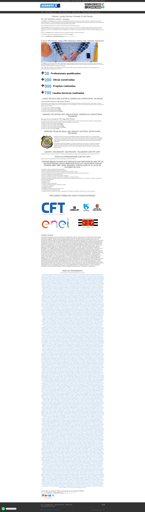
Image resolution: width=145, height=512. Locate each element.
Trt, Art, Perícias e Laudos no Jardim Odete (71, 425)
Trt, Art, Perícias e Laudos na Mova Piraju (50, 305)
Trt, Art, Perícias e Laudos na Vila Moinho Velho (85, 348)
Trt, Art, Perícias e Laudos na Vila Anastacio (55, 315)
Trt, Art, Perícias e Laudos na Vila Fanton (59, 335)
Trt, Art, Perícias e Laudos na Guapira (59, 303)
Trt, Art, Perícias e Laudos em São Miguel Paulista (79, 287)
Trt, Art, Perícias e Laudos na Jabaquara (55, 357)
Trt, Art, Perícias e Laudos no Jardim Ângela (51, 390)
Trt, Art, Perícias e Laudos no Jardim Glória (72, 411)
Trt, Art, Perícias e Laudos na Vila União (65, 372)
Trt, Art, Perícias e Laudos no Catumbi (82, 381)
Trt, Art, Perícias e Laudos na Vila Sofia (64, 370)
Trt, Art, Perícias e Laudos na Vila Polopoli (58, 359)
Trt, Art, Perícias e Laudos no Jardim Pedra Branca (82, 429)
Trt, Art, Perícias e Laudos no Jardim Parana (68, 426)
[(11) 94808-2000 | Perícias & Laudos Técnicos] (50, 5)
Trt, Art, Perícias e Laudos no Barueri (53, 468)
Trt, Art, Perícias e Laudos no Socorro (62, 439)
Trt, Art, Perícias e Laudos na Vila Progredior (69, 361)
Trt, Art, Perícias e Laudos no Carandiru (51, 381)
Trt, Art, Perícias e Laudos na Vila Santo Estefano (79, 366)
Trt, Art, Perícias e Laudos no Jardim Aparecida (90, 390)
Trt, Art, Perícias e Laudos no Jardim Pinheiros (72, 431)
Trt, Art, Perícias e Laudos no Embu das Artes (64, 482)
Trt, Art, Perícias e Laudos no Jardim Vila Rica (64, 457)
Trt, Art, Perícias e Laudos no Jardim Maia (73, 419)
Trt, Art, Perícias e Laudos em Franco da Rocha (81, 477)
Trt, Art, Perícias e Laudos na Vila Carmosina (73, 323)
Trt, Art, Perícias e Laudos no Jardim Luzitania (54, 419)
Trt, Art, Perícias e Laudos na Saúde (89, 310)
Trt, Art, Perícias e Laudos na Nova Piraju (93, 464)
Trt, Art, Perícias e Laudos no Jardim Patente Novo (67, 428)
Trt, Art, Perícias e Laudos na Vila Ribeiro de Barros (79, 362)
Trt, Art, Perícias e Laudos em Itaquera (71, 279)
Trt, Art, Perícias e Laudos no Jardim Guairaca (91, 411)
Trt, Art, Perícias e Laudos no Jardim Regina (64, 434)
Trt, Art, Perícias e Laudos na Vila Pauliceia (72, 357)
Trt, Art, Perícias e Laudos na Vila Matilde (64, 321)
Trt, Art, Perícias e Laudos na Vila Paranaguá (82, 355)
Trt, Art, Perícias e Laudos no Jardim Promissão (87, 433)
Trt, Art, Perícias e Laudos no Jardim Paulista (87, 428)
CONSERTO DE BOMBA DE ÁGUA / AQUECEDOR (97, 0)
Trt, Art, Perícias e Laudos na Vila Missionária (66, 348)
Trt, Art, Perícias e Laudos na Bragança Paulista (76, 487)
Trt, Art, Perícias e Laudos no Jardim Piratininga (92, 431)
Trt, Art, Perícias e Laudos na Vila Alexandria (91, 313)
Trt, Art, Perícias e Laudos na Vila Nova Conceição (58, 353)
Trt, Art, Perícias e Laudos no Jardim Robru (74, 435)
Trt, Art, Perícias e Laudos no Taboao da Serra (77, 474)
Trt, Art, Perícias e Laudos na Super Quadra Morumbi (59, 312)
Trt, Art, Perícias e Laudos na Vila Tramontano (90, 371)
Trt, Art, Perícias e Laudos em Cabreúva (83, 484)
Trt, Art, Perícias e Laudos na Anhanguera (56, 292)
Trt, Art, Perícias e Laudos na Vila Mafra (81, 345)
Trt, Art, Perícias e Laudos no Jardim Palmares (90, 425)
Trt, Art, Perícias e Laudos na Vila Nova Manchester (79, 353)
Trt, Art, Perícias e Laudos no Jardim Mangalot (91, 419)
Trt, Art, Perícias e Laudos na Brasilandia (82, 293)
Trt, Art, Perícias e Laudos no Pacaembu (67, 461)
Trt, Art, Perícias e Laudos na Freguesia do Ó (86, 301)
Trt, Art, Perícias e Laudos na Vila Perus (68, 358)
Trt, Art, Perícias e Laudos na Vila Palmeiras (64, 355)
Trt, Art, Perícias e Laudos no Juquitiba (50, 484)
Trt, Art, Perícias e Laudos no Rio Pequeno (95, 439)
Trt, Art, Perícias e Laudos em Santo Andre (67, 469)
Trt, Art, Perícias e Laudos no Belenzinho (71, 376)
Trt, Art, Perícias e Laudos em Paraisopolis (53, 282)
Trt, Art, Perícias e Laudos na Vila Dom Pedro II (87, 331)
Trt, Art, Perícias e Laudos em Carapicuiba (54, 480)
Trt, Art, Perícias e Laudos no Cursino (69, 382)
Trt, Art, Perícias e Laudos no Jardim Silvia (54, 450)
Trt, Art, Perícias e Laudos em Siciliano (71, 288)
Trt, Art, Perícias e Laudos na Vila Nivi (61, 352)
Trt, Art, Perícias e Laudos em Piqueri (89, 283)
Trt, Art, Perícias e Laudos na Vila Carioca (54, 323)
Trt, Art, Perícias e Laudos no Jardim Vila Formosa (85, 456)
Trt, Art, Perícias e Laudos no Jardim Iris (75, 415)
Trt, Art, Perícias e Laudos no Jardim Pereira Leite (59, 430)
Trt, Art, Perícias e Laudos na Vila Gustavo (60, 332)
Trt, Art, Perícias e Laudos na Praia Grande (54, 470)
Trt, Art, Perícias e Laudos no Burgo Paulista (51, 379)
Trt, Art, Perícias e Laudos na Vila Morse (54, 350)
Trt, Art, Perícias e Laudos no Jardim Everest (55, 410)
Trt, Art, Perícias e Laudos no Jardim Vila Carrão (64, 456)
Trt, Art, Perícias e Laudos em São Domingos (66, 286)
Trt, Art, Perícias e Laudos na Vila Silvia (91, 368)
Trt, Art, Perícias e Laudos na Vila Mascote (73, 313)
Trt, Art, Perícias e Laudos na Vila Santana (82, 364)
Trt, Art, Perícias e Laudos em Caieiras (80, 483)
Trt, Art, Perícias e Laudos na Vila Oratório (92, 354)
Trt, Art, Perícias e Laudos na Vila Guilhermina (93, 339)
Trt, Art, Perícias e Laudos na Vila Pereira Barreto (92, 357)
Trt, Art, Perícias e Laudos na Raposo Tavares (63, 309)
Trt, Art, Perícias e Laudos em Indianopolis (49, 278)
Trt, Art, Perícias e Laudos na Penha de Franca (60, 462)
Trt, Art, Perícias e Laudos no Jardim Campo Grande (89, 397)
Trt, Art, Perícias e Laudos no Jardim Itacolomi (92, 415)
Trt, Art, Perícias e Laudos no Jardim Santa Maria (92, 438)
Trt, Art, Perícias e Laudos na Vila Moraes (81, 349)
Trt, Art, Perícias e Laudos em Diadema (69, 468)
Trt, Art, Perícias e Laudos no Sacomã (78, 439)
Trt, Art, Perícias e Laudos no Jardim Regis (82, 434)
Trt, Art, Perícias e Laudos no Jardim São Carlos (65, 443)
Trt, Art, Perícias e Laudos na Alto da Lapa (53, 373)
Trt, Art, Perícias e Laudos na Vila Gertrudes (63, 337)
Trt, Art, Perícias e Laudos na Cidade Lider (79, 297)
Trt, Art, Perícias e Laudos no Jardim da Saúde (91, 403)
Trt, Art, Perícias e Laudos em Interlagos (67, 278)
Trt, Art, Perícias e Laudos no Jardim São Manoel (82, 446)
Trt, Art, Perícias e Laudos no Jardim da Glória (73, 402)
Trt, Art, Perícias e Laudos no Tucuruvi (78, 460)
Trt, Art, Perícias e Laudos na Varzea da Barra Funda (80, 312)
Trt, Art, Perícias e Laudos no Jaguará (93, 385)
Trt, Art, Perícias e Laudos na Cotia (56, 473)
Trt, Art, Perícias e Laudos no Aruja (88, 470)
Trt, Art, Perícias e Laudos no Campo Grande (56, 380)
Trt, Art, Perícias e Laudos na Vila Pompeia (75, 359)
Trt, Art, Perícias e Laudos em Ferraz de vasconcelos (56, 478)
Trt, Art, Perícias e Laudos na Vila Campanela (59, 322)
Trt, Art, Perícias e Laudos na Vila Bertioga (90, 319)
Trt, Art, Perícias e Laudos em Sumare (87, 288)
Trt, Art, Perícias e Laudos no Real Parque (50, 440)
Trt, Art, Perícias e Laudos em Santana (92, 284)
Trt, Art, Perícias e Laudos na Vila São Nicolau (73, 368)
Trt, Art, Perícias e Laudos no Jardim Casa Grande (89, 398)
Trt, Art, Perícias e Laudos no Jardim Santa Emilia (69, 437)
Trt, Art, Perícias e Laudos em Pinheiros (73, 283)
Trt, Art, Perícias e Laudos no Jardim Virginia (82, 457)
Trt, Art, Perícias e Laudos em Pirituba (59, 284)
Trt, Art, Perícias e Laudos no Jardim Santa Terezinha (84, 440)
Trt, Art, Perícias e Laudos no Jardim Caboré (72, 395)
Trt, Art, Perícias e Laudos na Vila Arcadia (86, 317)
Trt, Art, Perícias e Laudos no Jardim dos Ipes (67, 407)
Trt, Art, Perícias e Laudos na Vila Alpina (64, 314)
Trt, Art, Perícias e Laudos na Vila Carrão (90, 323)
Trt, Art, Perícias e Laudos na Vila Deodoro (76, 330)
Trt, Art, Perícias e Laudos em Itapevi (92, 480)
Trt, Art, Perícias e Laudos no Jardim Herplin (61, 413)
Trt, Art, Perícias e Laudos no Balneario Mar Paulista (65, 375)
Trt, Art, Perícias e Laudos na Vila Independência (58, 341)
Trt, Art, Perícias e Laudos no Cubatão (56, 486)
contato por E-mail (71, 36)
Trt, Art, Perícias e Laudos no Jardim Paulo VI (63, 429)
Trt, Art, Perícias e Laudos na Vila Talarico (71, 371)
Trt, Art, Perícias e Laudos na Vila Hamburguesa (51, 340)
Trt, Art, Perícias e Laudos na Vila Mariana (91, 346)
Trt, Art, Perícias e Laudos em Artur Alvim (69, 274)
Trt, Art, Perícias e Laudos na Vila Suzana (54, 371)
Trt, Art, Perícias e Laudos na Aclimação (95, 290)
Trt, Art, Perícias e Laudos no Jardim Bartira (62, 393)
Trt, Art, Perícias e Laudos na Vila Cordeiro (73, 327)
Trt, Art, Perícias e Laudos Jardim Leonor (60, 417)
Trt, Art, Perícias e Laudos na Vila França (90, 336)
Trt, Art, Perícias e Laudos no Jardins (57, 459)
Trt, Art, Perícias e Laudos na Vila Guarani (56, 339)
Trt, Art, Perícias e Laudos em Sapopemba (54, 288)
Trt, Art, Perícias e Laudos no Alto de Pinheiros (90, 373)
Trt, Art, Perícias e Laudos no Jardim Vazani (86, 455)
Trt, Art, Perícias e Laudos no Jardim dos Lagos (86, 407)
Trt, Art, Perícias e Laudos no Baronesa (85, 375)
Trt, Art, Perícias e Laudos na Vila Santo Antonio (59, 366)
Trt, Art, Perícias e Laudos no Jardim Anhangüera (70, 390)
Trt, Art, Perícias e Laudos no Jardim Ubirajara (91, 453)
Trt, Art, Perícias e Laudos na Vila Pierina (84, 358)
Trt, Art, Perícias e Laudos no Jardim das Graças (89, 404)
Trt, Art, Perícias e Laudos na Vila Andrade (73, 315)
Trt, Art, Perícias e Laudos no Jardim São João (85, 444)
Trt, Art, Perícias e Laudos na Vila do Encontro (68, 331)
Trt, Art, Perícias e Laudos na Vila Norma (77, 352)
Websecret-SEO (94, 509)
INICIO (58, 0)
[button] (3, 508)
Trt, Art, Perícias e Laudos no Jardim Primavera (67, 433)
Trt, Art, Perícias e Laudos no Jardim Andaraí (94, 389)
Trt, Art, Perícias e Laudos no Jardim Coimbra (78, 401)
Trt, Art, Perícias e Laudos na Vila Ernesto (68, 333)
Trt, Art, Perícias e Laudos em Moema (79, 281)
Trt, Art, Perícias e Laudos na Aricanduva (74, 292)
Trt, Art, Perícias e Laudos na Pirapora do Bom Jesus (61, 483)
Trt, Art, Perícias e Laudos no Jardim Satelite (79, 448)
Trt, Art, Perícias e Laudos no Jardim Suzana (68, 451)
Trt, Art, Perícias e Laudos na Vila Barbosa (80, 318)
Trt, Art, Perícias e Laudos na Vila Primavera (50, 361)
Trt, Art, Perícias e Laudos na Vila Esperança (87, 333)
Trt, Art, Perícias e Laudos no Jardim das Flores (69, 404)
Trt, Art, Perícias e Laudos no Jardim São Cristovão (85, 443)
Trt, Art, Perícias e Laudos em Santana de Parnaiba (74, 480)
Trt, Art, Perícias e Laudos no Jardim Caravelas (69, 398)
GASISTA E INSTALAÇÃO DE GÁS (76, 0)
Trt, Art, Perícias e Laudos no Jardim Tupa (72, 453)
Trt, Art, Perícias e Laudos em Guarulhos (72, 470)
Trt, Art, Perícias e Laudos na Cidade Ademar (92, 295)
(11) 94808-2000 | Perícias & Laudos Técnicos (51, 509)
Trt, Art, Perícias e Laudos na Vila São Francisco (78, 367)
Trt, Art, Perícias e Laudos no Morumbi (50, 461)
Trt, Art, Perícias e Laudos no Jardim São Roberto (81, 447)
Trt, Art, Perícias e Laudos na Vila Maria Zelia (77, 290)
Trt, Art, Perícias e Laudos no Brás (59, 377)
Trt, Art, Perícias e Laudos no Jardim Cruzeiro (54, 402)
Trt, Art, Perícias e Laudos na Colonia (92, 300)
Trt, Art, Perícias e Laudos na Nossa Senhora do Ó (94, 304)
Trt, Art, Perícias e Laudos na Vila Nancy (87, 350)
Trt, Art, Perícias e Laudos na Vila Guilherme (75, 339)
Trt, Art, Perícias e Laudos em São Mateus (59, 287)
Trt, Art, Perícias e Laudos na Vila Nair (70, 350)
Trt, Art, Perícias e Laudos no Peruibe (91, 478)
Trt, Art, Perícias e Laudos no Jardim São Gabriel (66, 444)
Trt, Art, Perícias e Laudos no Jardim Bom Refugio (58, 394)
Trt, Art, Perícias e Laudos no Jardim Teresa (62, 452)
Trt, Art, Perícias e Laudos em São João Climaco (85, 286)
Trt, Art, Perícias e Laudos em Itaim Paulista (54, 279)
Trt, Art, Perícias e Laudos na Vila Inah (84, 340)
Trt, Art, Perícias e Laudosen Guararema (71, 475)
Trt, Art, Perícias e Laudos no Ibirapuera (75, 384)
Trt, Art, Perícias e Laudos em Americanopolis (51, 274)
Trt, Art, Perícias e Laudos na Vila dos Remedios (79, 332)
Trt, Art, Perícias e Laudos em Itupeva (72, 486)
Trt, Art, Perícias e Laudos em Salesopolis (88, 475)
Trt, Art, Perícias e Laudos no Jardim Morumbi (80, 424)
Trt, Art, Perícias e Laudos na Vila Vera (82, 372)
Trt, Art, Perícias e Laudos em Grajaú (85, 382)
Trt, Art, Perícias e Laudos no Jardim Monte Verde (60, 424)
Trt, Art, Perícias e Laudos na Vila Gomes (81, 337)
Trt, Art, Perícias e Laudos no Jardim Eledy (59, 408)
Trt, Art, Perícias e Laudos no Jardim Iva (67, 416)
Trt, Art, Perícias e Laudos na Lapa (75, 303)
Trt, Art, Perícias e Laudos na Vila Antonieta (51, 317)
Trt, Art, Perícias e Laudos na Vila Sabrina (70, 363)
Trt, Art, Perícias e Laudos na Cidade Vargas (76, 300)
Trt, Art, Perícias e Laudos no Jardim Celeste (68, 399)
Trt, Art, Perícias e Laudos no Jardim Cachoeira (91, 395)
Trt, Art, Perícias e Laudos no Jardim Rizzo (56, 435)
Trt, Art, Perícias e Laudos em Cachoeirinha (86, 274)
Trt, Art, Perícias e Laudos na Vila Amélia (81, 314)
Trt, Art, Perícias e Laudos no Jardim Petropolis (53, 431)
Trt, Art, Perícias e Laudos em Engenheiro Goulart (55, 277)
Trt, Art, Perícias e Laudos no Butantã (67, 379)
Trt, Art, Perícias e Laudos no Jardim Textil (79, 452)
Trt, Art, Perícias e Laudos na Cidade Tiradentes (56, 300)
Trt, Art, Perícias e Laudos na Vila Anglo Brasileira (93, 315)
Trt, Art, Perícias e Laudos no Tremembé (95, 460)
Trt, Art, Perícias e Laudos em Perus (57, 283)
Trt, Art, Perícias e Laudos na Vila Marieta (88, 305)
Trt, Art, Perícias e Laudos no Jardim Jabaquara (85, 416)
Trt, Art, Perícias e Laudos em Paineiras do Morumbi (69, 305)
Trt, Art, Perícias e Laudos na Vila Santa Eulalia (64, 364)
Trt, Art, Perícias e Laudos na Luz (61, 304)
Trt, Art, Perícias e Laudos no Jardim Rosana (93, 435)
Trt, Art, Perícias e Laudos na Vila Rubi (53, 363)
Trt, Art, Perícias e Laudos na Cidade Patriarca (56, 299)
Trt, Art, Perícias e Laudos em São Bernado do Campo (89, 468)
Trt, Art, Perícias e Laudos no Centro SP (54, 382)
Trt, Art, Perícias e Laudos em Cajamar (87, 473)
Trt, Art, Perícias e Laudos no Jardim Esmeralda (78, 408)
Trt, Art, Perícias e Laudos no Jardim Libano (78, 417)
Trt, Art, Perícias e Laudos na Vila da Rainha (65, 328)
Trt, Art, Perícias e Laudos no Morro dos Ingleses (60, 460)
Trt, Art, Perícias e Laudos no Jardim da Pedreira (51, 403)
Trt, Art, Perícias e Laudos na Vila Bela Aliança (72, 319)
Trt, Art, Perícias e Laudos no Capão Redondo (94, 380)
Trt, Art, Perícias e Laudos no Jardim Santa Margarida (70, 438)
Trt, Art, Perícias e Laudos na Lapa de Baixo (91, 303)
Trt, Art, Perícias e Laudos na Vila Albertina (55, 313)
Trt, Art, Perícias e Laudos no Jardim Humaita (80, 413)
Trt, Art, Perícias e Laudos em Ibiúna (96, 483)
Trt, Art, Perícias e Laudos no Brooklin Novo (76, 377)
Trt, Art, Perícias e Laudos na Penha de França (77, 306)
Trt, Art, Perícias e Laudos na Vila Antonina (69, 317)
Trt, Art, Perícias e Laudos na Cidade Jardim (87, 296)
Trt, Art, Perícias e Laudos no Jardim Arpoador (63, 466)
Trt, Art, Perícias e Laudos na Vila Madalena (64, 345)
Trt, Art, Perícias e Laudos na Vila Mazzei (77, 322)
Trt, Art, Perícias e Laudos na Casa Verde (74, 295)
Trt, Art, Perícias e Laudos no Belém (55, 376)
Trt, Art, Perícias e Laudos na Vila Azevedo (62, 318)
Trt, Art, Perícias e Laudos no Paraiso (82, 461)
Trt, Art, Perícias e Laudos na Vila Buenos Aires (82, 321)
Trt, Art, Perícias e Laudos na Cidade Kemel (61, 297)
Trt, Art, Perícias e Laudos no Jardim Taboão (86, 451)
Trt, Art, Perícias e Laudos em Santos (83, 469)
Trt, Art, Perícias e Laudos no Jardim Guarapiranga (67, 412)
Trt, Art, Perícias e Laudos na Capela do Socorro (56, 295)
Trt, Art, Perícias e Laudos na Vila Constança (56, 327)
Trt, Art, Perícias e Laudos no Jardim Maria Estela (89, 420)
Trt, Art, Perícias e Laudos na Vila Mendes (94, 341)
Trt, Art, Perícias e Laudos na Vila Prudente (87, 361)
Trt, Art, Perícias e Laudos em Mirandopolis (63, 281)
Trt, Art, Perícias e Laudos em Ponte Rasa (51, 308)
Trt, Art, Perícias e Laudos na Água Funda (84, 291)
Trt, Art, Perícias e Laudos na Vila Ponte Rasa (94, 359)
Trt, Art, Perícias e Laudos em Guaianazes (94, 277)
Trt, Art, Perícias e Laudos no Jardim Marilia (68, 421)
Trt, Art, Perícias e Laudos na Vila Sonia (81, 370)
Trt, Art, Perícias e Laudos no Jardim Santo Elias (65, 442)
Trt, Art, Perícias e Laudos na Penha (60, 306)
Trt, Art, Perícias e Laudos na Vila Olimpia (74, 354)
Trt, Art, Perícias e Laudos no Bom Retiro (89, 376)
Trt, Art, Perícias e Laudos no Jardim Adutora (80, 386)
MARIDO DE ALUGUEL (85, 0)
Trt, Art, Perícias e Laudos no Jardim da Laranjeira (93, 402)
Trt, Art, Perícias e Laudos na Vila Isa (66, 342)
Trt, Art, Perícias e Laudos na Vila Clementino (60, 326)
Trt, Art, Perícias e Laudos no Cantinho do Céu (75, 380)
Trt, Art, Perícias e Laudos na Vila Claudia (64, 324)
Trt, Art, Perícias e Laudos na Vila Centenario (82, 324)
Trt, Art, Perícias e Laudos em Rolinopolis (76, 284)
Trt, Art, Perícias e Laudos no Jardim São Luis (63, 446)
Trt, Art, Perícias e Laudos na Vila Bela (54, 319)
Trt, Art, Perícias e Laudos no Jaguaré (62, 386)
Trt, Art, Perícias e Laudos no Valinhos (71, 473)
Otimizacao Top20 (101, 509)
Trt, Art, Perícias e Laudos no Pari (66, 440)
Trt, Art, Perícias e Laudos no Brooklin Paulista (94, 377)
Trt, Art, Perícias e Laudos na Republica (81, 309)
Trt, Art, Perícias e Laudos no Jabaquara (77, 385)
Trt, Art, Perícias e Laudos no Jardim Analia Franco (55, 389)
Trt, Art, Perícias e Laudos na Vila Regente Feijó (59, 362)
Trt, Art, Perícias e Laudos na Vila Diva (93, 330)
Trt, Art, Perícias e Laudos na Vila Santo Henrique (58, 367)
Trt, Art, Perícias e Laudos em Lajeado (73, 459)
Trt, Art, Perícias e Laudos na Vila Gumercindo (72, 336)
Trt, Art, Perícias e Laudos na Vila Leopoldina (90, 344)
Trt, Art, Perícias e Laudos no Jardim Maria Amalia (69, 420)
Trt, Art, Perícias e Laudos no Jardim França (54, 411)
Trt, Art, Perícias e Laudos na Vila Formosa (54, 336)
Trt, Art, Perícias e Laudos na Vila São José (54, 368)
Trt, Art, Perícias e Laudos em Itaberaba (83, 278)
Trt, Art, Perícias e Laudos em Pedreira (87, 282)
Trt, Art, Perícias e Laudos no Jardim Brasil (53, 395)
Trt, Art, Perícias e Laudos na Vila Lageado (72, 344)
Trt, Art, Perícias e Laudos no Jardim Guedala (87, 412)
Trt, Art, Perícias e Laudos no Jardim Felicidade (74, 410)
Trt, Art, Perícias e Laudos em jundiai (79, 471)
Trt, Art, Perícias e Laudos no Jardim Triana (55, 453)
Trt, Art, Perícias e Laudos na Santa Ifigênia (53, 310)
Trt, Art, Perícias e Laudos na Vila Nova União (56, 354)
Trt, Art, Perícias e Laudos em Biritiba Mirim (54, 475)
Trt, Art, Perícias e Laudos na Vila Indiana (77, 341)
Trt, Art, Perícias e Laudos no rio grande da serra (62, 477)
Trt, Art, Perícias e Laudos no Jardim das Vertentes (89, 406)
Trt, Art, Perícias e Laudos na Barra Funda (91, 292)
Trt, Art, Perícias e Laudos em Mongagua (81, 479)
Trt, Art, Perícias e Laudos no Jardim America (74, 388)
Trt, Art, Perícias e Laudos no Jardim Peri (78, 430)
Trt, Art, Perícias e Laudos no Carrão (66, 381)
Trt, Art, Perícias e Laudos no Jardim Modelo (63, 422)
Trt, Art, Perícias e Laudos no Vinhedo (87, 486)
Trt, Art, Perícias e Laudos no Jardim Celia (86, 399)
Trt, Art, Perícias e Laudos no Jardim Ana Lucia (75, 389)
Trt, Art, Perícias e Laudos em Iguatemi (91, 384)
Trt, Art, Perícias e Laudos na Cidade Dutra (69, 296)
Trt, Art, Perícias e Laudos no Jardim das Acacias (71, 403)
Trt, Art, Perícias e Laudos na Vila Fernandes (77, 335)
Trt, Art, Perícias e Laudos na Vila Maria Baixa (72, 346)
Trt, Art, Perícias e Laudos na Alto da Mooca (71, 373)
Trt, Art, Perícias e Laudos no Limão (88, 459)
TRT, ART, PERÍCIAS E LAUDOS (65, 0)
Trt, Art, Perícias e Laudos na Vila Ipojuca (49, 342)
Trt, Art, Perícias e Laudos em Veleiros (60, 290)
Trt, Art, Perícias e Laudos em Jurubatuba (88, 279)
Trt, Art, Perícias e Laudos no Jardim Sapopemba (60, 448)
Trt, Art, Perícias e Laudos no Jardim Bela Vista (81, 393)
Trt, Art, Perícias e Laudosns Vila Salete (87, 363)
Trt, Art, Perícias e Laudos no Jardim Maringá (86, 421)
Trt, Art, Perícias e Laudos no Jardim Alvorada (55, 388)
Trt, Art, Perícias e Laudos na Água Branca (50, 291)
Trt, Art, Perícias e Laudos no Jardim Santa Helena (89, 437)
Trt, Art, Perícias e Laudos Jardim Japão (69, 465)
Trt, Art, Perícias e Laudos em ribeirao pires (63, 471)
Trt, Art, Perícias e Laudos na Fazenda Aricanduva (66, 301)
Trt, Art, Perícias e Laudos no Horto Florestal (58, 384)
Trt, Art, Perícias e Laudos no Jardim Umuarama (67, 455)
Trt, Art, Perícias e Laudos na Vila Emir (52, 333)
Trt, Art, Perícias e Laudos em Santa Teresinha (72, 310)
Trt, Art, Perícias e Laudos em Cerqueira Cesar (79, 275)
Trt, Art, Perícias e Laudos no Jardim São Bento (85, 442)
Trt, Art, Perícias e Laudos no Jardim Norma (53, 425)
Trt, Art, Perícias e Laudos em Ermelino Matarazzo (76, 277)
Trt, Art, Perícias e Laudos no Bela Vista (65, 293)
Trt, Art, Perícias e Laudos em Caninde (61, 275)
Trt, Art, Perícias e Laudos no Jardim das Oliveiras (68, 406)
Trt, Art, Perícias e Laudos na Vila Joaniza (54, 344)
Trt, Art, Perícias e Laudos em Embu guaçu (59, 474)
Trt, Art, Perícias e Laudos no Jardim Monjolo (81, 422)
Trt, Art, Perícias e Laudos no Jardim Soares (72, 450)
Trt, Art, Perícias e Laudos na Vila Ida (69, 340)
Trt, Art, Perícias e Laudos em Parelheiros (71, 282)
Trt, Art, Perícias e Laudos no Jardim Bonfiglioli (78, 394)
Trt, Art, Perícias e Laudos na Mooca (76, 304)
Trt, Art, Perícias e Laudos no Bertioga (75, 478)
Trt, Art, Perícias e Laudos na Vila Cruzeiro (91, 327)
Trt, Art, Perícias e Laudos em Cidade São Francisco (77, 299)
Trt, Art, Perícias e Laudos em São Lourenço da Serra (84, 482)
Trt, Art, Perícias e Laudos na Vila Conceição (79, 326)
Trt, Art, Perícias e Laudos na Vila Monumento (63, 349)
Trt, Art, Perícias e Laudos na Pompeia (95, 306)
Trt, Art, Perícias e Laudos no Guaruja (64, 479)
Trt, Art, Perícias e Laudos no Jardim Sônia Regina (92, 450)
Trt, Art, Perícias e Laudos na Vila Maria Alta (54, 346)
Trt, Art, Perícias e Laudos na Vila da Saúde (82, 328)
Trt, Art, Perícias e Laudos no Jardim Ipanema (57, 415)
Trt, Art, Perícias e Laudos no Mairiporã (66, 484)
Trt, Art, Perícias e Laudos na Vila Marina (86, 308)
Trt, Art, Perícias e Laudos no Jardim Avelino (87, 391)
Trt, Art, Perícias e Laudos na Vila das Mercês (58, 330)
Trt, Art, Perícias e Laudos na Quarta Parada (69, 308)
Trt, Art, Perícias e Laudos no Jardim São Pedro (60, 447)
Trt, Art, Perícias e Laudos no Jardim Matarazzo (67, 391)
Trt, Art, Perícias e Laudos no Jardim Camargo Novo (68, 397)
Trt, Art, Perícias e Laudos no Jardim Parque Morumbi (88, 426)
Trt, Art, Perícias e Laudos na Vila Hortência (86, 465)
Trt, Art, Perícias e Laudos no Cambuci (83, 379)
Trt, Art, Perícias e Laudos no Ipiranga (61, 385)
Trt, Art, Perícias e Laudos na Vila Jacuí (82, 342)
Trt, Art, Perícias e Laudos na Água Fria (67, 291)
